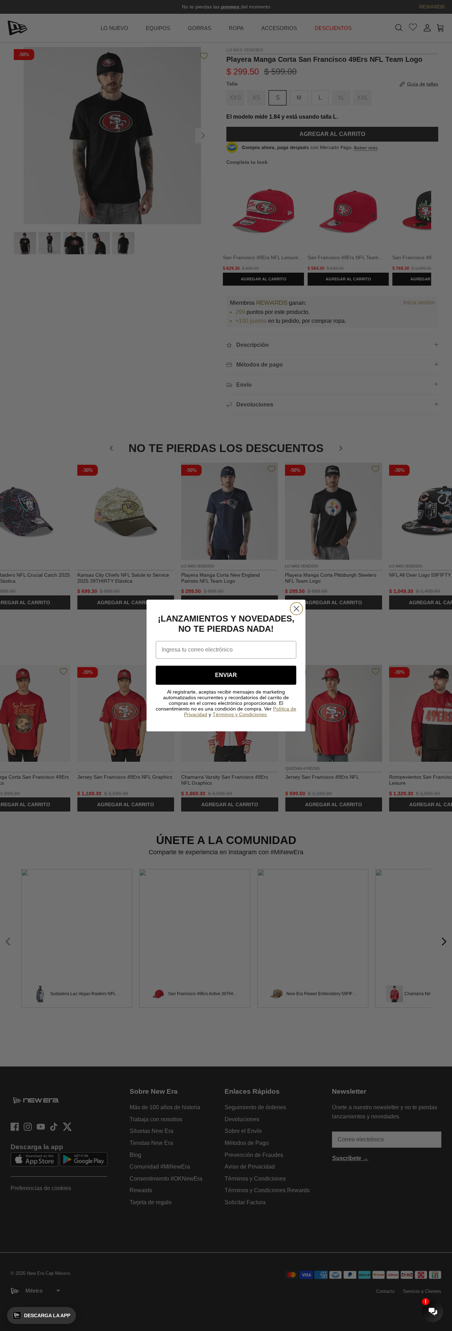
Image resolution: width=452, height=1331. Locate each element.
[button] (41, 1315)
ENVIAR (226, 675)
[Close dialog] (296, 608)
